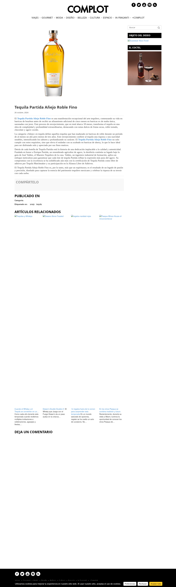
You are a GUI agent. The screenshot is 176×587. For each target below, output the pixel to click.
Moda (59, 17)
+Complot (138, 17)
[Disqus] (69, 467)
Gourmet (47, 17)
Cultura (95, 17)
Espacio (107, 17)
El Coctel (135, 47)
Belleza (82, 17)
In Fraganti (122, 17)
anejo (32, 204)
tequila (39, 204)
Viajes (35, 17)
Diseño (70, 17)
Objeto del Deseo (139, 35)
